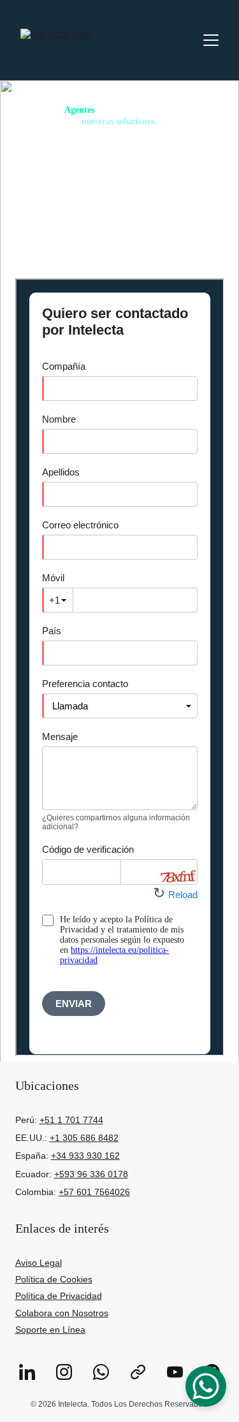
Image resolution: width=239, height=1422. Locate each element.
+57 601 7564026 (94, 1192)
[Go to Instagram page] (70, 1372)
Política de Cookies (53, 1279)
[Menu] (211, 40)
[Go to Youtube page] (181, 1372)
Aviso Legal (38, 1263)
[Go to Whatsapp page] (107, 1372)
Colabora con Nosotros (61, 1313)
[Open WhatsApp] (205, 1386)
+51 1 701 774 (69, 1120)
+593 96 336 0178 (91, 1174)
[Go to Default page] (144, 1372)
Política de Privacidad (58, 1296)
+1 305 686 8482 (84, 1138)
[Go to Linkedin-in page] (33, 1372)
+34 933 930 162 (85, 1155)
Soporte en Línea (50, 1329)
